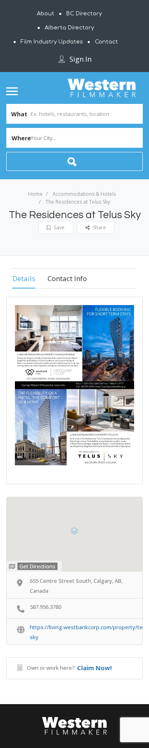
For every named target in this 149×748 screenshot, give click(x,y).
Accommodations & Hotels (84, 193)
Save (59, 227)
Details (23, 278)
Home (35, 193)
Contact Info (67, 278)
